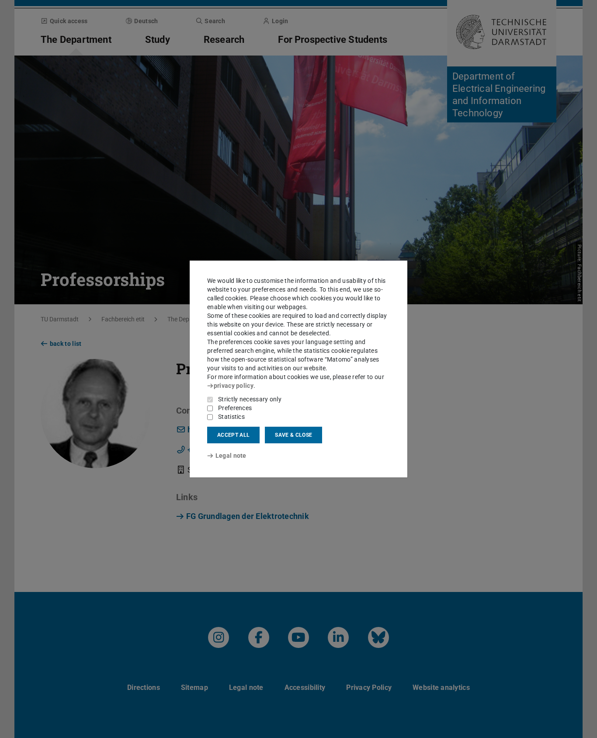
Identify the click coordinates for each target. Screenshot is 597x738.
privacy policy (233, 385)
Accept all (233, 435)
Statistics (231, 416)
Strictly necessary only (249, 399)
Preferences (235, 407)
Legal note (230, 455)
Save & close (293, 435)
